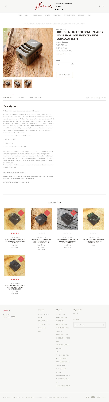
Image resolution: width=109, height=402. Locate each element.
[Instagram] (74, 313)
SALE (57, 382)
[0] (103, 6)
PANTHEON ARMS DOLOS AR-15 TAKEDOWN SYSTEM (62, 369)
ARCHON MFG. (61, 29)
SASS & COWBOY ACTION (63, 386)
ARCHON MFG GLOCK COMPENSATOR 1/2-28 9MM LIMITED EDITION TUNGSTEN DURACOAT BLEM (41, 241)
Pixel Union (21, 397)
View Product (14, 219)
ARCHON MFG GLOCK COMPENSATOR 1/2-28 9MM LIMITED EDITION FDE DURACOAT (15, 241)
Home (20, 15)
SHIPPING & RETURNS (69, 15)
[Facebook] (77, 313)
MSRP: (59, 42)
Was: (58, 45)
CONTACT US (81, 15)
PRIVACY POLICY (57, 15)
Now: (58, 48)
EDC (57, 351)
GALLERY (47, 15)
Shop (26, 15)
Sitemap (68, 397)
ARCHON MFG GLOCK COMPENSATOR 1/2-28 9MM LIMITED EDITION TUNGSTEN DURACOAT (15, 287)
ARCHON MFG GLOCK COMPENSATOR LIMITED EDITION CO (62, 328)
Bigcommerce (39, 397)
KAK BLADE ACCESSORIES (63, 362)
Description (8, 97)
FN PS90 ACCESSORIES (62, 355)
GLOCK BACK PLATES (61, 358)
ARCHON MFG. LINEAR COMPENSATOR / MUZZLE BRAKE (63, 338)
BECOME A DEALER (37, 15)
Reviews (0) (67, 54)
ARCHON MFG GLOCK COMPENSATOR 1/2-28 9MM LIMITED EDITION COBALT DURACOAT (67, 241)
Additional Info (35, 97)
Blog (89, 15)
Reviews (21, 97)
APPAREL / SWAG (60, 314)
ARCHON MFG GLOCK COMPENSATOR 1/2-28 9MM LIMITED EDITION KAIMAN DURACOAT (93, 241)
